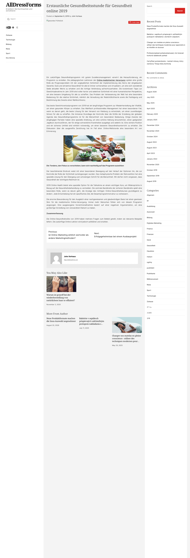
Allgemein (150, 195)
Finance (150, 229)
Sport (8, 53)
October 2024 (152, 136)
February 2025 (152, 114)
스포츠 (149, 313)
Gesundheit (151, 246)
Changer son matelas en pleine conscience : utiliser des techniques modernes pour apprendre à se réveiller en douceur (126, 341)
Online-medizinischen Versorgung (111, 80)
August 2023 (152, 148)
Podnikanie (151, 273)
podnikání (150, 268)
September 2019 (153, 176)
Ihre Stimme (10, 58)
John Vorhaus (77, 16)
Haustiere (150, 251)
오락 (148, 318)
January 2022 (152, 159)
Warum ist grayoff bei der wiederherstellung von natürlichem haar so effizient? (61, 297)
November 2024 (153, 131)
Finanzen (150, 234)
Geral (149, 240)
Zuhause (9, 35)
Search (149, 6)
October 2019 (152, 170)
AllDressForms (23, 4)
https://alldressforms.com (71, 260)
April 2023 (151, 153)
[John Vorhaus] (56, 258)
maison (149, 257)
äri (148, 201)
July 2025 (150, 97)
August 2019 (151, 181)
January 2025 (152, 120)
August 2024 (152, 142)
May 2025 (150, 103)
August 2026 (152, 92)
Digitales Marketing (154, 223)
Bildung (8, 44)
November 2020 (153, 164)
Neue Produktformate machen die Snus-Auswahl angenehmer (61, 319)
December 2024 (153, 125)
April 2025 (151, 109)
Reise (8, 49)
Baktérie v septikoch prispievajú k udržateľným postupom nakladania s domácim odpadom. (91, 322)
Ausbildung (151, 206)
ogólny (149, 262)
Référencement (152, 279)
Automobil (151, 212)
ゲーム (149, 307)
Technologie (10, 40)
